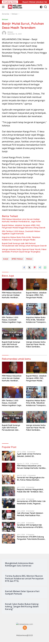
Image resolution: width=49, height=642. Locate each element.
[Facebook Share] (24, 267)
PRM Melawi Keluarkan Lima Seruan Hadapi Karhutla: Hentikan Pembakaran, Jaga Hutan (21, 220)
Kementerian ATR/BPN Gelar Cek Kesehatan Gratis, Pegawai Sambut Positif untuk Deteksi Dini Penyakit (31, 502)
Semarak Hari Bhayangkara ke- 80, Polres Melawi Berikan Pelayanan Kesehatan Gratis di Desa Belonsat (31, 478)
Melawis (10, 32)
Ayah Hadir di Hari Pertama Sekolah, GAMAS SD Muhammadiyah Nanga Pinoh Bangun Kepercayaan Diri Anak (30, 455)
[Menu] (3, 7)
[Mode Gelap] (41, 7)
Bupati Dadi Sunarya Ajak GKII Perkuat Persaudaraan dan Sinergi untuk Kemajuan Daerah (24, 244)
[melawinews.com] (14, 7)
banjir (5, 259)
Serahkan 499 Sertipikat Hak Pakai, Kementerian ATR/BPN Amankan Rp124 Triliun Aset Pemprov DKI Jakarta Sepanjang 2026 (31, 526)
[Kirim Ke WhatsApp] (45, 267)
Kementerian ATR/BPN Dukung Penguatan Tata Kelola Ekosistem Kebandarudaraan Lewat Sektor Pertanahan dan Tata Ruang (31, 538)
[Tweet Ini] (29, 267)
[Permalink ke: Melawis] (4, 33)
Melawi (5, 19)
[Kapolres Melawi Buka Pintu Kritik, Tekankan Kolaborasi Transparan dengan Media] (36, 309)
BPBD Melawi (17, 259)
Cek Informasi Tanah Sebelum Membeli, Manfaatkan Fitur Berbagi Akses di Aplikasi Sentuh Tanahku (31, 514)
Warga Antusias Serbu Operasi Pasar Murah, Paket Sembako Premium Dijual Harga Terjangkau (24, 250)
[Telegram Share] (40, 267)
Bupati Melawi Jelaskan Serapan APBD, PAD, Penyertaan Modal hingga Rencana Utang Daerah (23, 226)
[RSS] (25, 628)
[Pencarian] (45, 7)
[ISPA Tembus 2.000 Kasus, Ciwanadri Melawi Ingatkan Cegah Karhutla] (12, 309)
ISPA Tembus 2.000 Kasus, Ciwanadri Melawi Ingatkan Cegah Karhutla (21, 232)
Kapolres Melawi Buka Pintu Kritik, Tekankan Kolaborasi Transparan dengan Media (21, 238)
